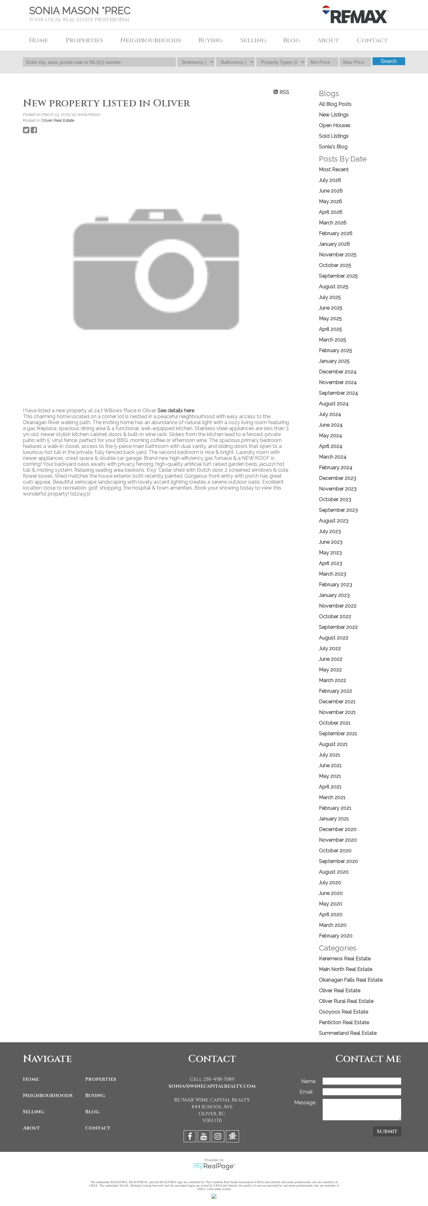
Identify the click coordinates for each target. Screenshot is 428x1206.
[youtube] (205, 1137)
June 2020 (331, 893)
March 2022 (332, 680)
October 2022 (335, 616)
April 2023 (330, 563)
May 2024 (330, 436)
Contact (372, 40)
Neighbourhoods (48, 1095)
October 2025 (335, 265)
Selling (33, 1111)
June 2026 (331, 191)
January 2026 (334, 244)
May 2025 (330, 318)
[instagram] (219, 1137)
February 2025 (335, 350)
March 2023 (332, 574)
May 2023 (330, 553)
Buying (95, 1095)
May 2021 (330, 776)
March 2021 (332, 797)
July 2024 (330, 414)
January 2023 (334, 595)
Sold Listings (334, 136)
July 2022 (330, 648)
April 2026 (330, 212)
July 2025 (330, 297)
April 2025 (330, 329)
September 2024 (338, 393)
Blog (291, 40)
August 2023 (333, 521)
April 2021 (330, 787)
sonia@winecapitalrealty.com (212, 1086)
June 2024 (331, 425)
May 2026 (330, 201)
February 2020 (335, 936)
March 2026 (333, 223)
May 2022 (330, 670)
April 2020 (330, 914)
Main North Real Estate (345, 969)
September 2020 (338, 861)
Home (38, 40)
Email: (307, 1092)
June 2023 (330, 542)
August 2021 (333, 744)
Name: (308, 1081)
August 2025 (333, 287)
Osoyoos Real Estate (343, 1012)
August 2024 (334, 404)
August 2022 (333, 638)
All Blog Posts (335, 104)
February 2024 (335, 467)
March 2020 (333, 925)
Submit (387, 1131)
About (31, 1128)
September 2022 (338, 627)
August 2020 (334, 872)
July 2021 (329, 755)
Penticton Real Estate (344, 1022)
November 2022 (338, 606)
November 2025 (338, 255)
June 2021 (330, 765)
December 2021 (337, 702)
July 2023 (330, 531)
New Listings (334, 115)
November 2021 (337, 712)
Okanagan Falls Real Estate (351, 980)
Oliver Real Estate (57, 120)
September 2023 (338, 510)
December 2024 (338, 372)
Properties (100, 1079)
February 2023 (335, 585)
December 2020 (338, 829)
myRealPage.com (214, 1166)
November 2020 (338, 840)
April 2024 (330, 446)
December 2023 (337, 478)
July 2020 (330, 882)
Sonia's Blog (333, 147)
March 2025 (332, 340)
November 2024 (338, 382)
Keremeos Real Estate (345, 959)
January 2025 (334, 361)
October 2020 (335, 851)
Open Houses (335, 125)
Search (389, 61)
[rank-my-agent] (233, 1137)
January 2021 (334, 819)
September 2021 (338, 733)
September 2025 (338, 276)
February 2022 (335, 691)
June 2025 (330, 308)
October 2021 (335, 723)
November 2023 (338, 489)
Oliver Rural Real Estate (346, 1001)
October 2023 (335, 499)
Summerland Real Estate (348, 1033)
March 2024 (333, 457)
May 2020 (330, 904)
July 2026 (330, 180)
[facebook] (191, 1137)
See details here (176, 410)
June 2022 (330, 659)
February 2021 (335, 808)
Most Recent (334, 169)
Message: (305, 1103)
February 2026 (335, 233)
